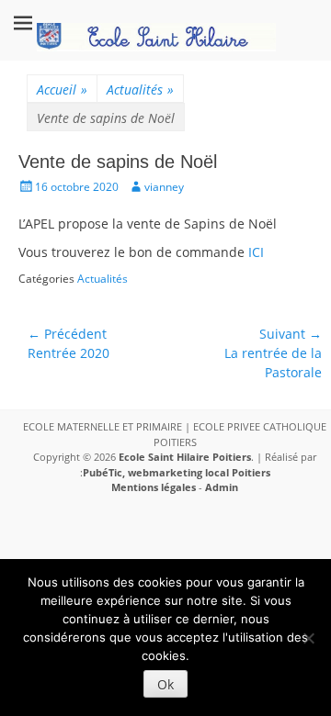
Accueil (62, 89)
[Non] (308, 638)
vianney (164, 187)
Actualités (140, 89)
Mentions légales (153, 487)
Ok (165, 684)
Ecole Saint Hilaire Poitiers (185, 457)
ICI (256, 252)
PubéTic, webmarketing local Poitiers (176, 472)
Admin (221, 487)
